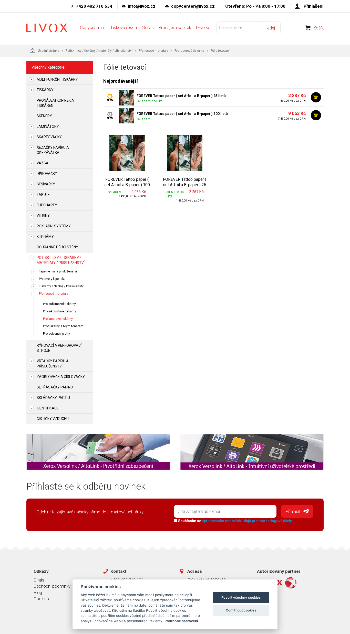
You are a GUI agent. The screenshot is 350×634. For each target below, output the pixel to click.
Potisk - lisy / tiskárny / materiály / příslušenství (99, 50)
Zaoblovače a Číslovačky (61, 377)
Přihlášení (314, 6)
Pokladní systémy (54, 226)
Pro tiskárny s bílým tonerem (63, 326)
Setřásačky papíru (55, 387)
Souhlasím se (234, 521)
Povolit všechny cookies (241, 597)
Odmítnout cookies (241, 610)
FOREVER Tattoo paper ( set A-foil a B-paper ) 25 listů (181, 96)
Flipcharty (47, 205)
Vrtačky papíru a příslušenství (53, 363)
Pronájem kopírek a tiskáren (55, 103)
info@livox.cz (142, 6)
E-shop (202, 27)
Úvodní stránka (48, 50)
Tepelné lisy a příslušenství (58, 271)
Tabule (43, 195)
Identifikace (48, 408)
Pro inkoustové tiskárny (59, 311)
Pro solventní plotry (56, 333)
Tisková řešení (124, 27)
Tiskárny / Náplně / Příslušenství (61, 286)
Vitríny (43, 216)
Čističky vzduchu (53, 419)
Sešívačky (46, 184)
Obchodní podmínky (52, 586)
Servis (148, 27)
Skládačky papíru (53, 398)
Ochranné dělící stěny (57, 247)
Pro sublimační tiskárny (59, 304)
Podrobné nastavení (181, 621)
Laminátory (48, 126)
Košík (318, 27)
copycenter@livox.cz (193, 6)
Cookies (41, 598)
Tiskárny (45, 90)
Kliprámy (45, 237)
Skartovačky (49, 137)
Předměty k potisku (52, 279)
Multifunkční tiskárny (57, 79)
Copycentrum (93, 27)
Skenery (44, 116)
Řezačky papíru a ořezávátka (53, 150)
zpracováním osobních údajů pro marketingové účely (247, 521)
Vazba (42, 163)
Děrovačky (47, 174)
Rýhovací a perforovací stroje (59, 348)
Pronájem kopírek (174, 27)
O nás (39, 580)
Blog (38, 592)
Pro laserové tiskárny (189, 50)
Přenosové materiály (153, 50)
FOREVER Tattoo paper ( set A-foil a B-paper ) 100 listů (182, 114)
